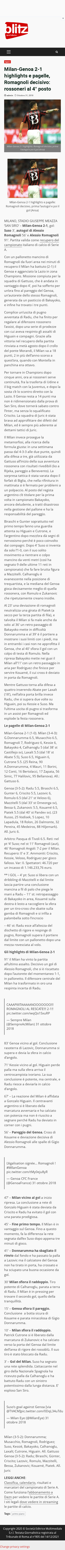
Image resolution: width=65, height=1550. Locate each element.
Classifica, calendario (19, 1482)
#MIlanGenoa (16, 1167)
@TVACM (13, 1411)
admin (10, 95)
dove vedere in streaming (39, 1502)
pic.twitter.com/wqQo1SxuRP (28, 1013)
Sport (7, 62)
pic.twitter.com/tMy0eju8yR (27, 1172)
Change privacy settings (15, 1546)
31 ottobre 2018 (44, 1183)
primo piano (18, 1513)
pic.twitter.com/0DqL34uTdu (42, 1411)
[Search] (57, 52)
